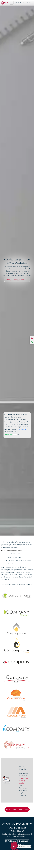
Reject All (16, 434)
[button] (20, 845)
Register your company (15, 809)
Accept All (8, 434)
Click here (22, 429)
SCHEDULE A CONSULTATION (15, 280)
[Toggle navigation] (12, 3)
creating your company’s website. (23, 780)
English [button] (18, 3)
